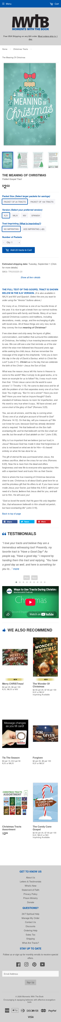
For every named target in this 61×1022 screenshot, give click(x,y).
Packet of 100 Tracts (41, 201)
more (16, 569)
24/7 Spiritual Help (30, 913)
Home (4, 49)
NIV (24, 215)
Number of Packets (12, 237)
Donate (30, 902)
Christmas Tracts (20, 49)
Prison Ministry (30, 898)
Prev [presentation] (26, 577)
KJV (6, 215)
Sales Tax (30, 934)
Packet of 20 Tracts (15, 201)
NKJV (15, 215)
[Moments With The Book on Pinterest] (34, 965)
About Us (30, 877)
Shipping (30, 938)
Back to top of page (11, 513)
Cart (56, 3)
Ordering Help (30, 930)
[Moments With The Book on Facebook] (18, 965)
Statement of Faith (30, 889)
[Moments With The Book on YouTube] (42, 965)
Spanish (35, 215)
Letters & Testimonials (30, 881)
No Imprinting (11, 229)
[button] (16, 582)
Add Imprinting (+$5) (33, 229)
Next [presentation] (34, 577)
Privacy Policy (30, 893)
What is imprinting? (30, 223)
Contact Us (30, 922)
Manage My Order (30, 918)
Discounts (30, 926)
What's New (30, 885)
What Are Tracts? (30, 942)
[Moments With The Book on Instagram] (26, 965)
